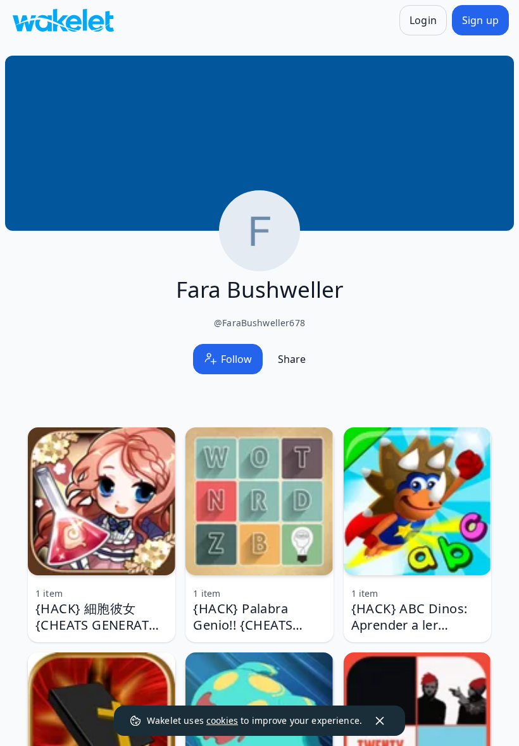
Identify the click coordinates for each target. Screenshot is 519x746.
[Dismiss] (380, 721)
